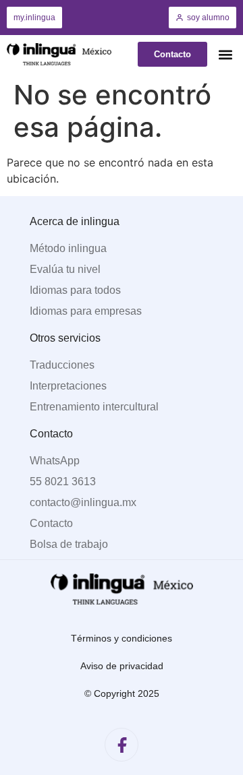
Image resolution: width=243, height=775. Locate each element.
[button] (225, 54)
